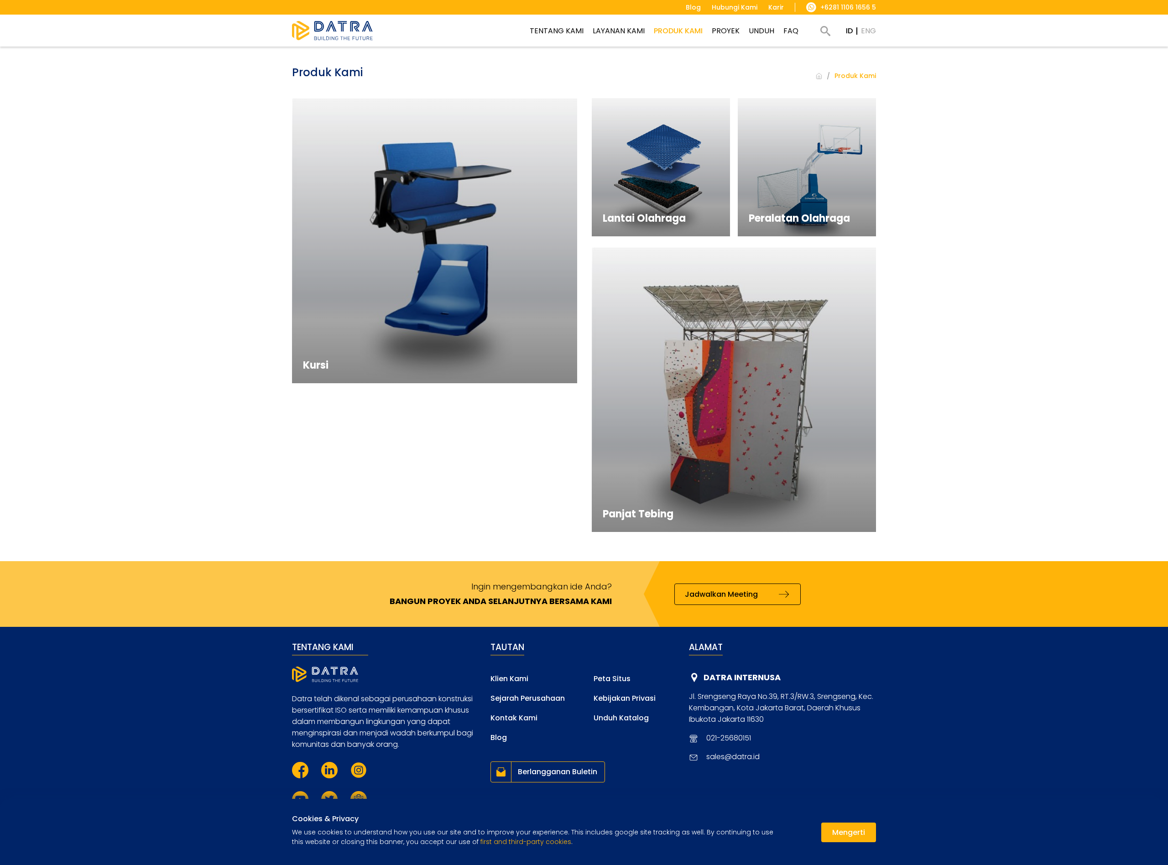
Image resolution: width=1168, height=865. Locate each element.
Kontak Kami (513, 718)
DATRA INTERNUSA (742, 677)
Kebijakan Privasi (625, 698)
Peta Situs (612, 678)
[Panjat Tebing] (734, 389)
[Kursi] (434, 240)
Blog (498, 737)
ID (849, 31)
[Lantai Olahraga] (661, 167)
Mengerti (848, 832)
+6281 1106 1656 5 (848, 7)
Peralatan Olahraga (799, 218)
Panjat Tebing (638, 514)
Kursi (315, 365)
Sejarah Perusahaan (527, 698)
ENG (868, 31)
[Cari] (825, 31)
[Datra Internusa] (332, 30)
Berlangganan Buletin (557, 771)
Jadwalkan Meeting (721, 594)
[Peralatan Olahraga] (807, 167)
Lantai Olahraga (644, 218)
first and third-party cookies (525, 841)
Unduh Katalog (621, 718)
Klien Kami (509, 678)
